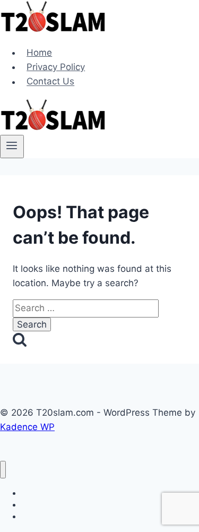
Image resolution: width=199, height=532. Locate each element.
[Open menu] (12, 146)
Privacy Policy (56, 67)
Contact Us (50, 81)
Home (39, 52)
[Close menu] (3, 469)
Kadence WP (27, 427)
